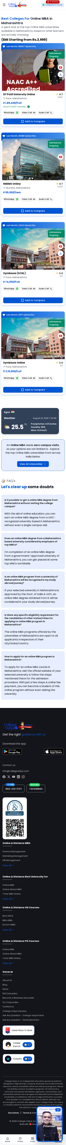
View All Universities (31, 464)
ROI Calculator (10, 993)
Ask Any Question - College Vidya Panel (23, 1015)
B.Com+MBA (9, 924)
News (5, 989)
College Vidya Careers (14, 1011)
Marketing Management (15, 855)
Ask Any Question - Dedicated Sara (21, 1019)
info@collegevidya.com (16, 771)
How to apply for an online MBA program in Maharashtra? (29, 658)
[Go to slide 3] (32, 178)
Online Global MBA (12, 889)
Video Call (27, 112)
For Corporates (10, 1002)
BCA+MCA (8, 915)
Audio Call (44, 112)
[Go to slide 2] (29, 88)
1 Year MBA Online (12, 893)
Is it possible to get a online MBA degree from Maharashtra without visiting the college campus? (31, 503)
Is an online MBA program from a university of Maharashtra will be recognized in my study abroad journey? (31, 580)
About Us (7, 980)
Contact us (8, 1006)
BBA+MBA (7, 920)
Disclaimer (13, 1112)
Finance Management (14, 851)
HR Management (11, 860)
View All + (8, 865)
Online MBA (8, 885)
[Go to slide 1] (27, 88)
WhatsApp (9, 112)
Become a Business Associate (18, 997)
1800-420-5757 (13, 788)
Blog (5, 984)
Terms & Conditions (33, 1112)
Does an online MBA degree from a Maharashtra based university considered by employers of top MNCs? (32, 541)
